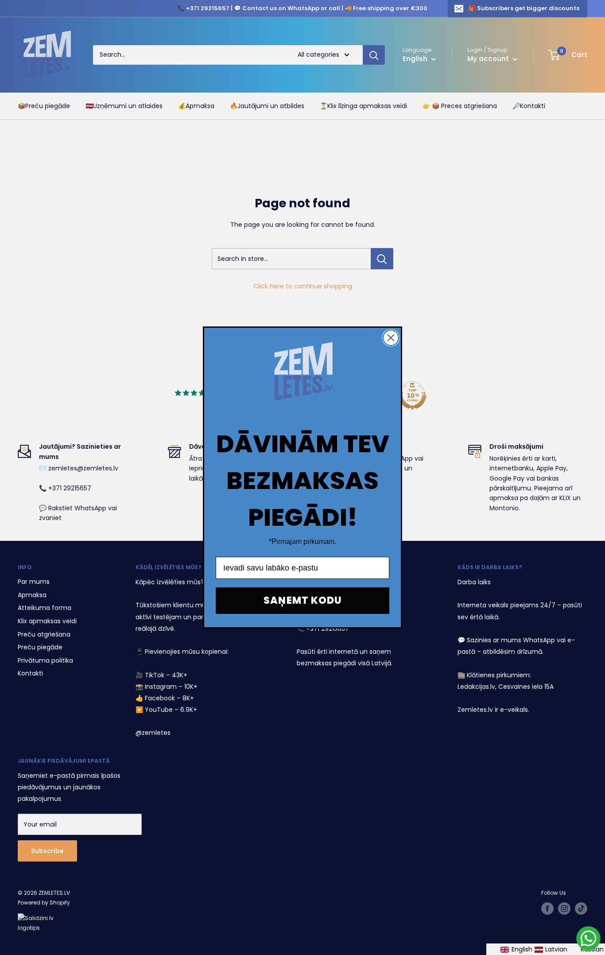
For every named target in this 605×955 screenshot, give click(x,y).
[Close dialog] (391, 338)
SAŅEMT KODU (303, 600)
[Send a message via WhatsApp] (588, 938)
